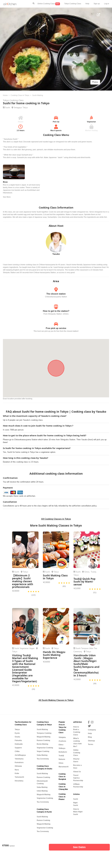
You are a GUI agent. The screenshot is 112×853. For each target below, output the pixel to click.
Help (87, 4)
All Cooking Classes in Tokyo (56, 519)
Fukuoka (18, 740)
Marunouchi (63, 767)
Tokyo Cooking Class (72, 4)
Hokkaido (19, 744)
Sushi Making (42, 729)
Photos (95, 82)
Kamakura (19, 762)
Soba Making (42, 755)
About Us (77, 772)
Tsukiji (93, 572)
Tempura (84, 648)
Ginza (86, 572)
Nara (17, 770)
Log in (106, 4)
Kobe (17, 773)
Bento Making (42, 744)
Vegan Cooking (43, 751)
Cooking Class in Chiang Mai (63, 786)
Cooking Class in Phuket (62, 796)
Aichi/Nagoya (20, 755)
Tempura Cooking (44, 733)
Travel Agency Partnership (78, 778)
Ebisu (61, 745)
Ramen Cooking (43, 740)
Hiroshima (19, 781)
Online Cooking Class (48, 4)
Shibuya (62, 748)
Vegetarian (24, 648)
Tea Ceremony (43, 759)
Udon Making (42, 791)
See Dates (79, 847)
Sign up (97, 4)
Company (92, 730)
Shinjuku (62, 737)
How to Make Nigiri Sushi (78, 811)
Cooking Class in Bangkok (62, 776)
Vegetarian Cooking (45, 748)
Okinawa (18, 766)
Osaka (17, 737)
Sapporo (18, 748)
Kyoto (17, 733)
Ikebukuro (63, 752)
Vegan (31, 648)
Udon (91, 648)
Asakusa (62, 741)
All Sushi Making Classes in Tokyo (56, 700)
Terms (90, 744)
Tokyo (25, 107)
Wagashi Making (43, 737)
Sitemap (91, 741)
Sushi (7, 107)
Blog (90, 737)
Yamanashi (19, 777)
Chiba (17, 751)
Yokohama (19, 759)
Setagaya (18, 107)
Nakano (62, 759)
